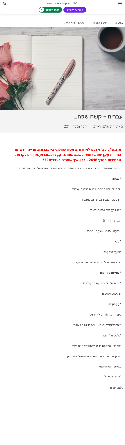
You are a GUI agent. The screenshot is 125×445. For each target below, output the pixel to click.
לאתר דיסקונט (52, 10)
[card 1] (94, 410)
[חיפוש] (4, 3)
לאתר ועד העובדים (74, 10)
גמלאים (119, 23)
